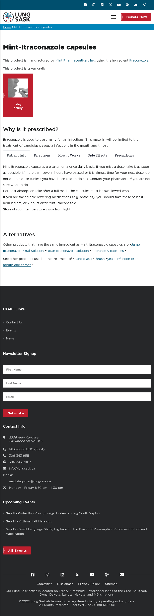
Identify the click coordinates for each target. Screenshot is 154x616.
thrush (100, 259)
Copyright (45, 584)
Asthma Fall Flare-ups (35, 521)
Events (11, 330)
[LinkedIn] (102, 5)
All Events (17, 550)
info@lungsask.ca (22, 468)
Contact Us (14, 322)
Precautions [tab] (124, 155)
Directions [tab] (42, 155)
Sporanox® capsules (107, 250)
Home (7, 27)
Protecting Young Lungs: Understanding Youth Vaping (59, 513)
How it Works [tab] (69, 155)
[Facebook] (85, 5)
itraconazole (138, 60)
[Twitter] (110, 5)
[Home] (16, 17)
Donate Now (136, 17)
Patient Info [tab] (16, 155)
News (10, 338)
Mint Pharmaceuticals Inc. (76, 60)
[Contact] (136, 5)
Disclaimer (65, 584)
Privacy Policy (89, 584)
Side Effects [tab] (97, 155)
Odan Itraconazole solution (67, 250)
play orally (18, 106)
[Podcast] (127, 5)
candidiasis (83, 259)
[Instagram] (94, 5)
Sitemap (111, 584)
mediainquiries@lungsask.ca (30, 481)
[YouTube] (119, 5)
